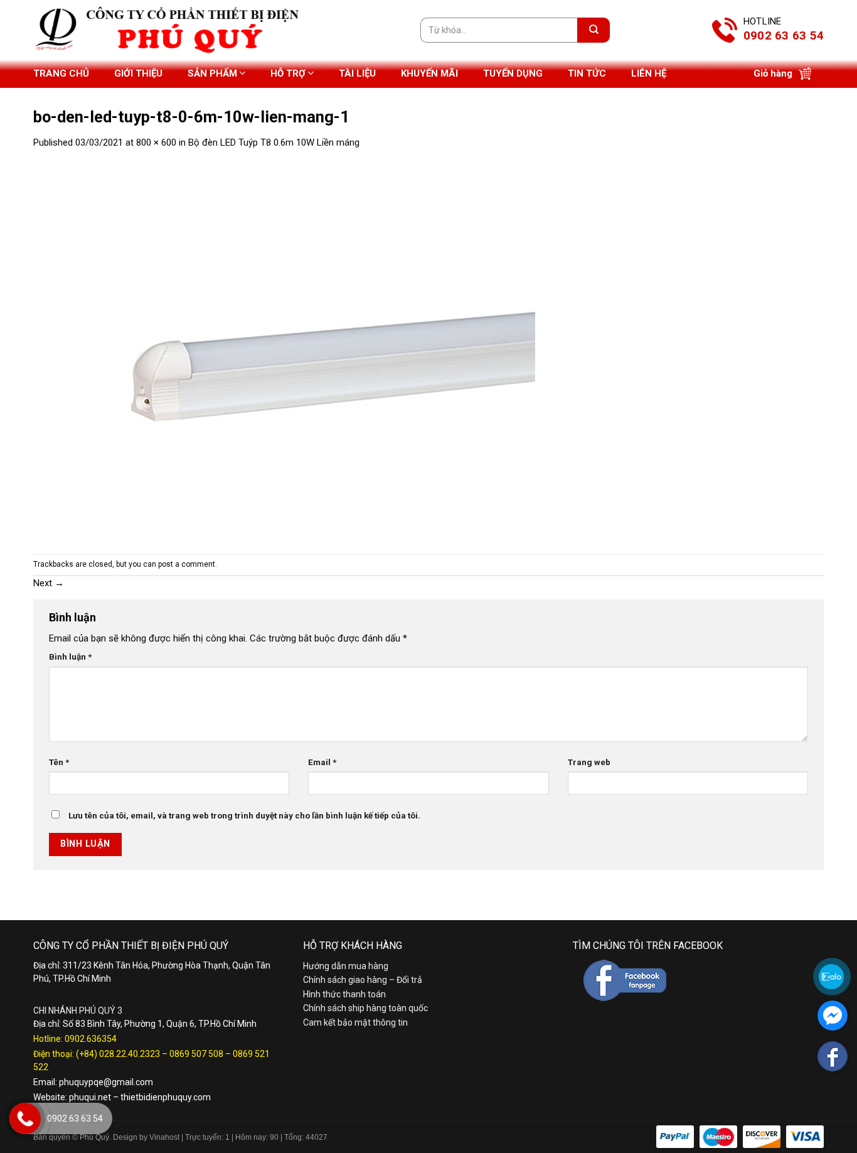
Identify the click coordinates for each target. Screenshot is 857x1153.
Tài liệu (357, 73)
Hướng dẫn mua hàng (345, 966)
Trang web (589, 762)
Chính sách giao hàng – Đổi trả (362, 980)
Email (322, 762)
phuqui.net (90, 1097)
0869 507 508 (196, 1054)
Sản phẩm (212, 73)
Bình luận (70, 657)
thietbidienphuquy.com (165, 1097)
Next (48, 583)
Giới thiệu (138, 73)
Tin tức (587, 73)
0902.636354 (91, 1039)
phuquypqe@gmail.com (106, 1082)
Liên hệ (648, 73)
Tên (59, 762)
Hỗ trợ (288, 73)
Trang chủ (61, 73)
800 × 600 (156, 142)
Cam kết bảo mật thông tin (355, 1022)
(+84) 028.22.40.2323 (118, 1054)
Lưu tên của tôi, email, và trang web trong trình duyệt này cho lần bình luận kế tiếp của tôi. (244, 815)
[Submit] (593, 30)
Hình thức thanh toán (344, 994)
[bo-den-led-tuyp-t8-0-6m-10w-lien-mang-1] (284, 351)
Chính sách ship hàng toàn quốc (365, 1008)
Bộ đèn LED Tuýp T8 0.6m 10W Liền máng (273, 142)
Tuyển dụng (513, 73)
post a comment (186, 564)
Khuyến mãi (429, 73)
